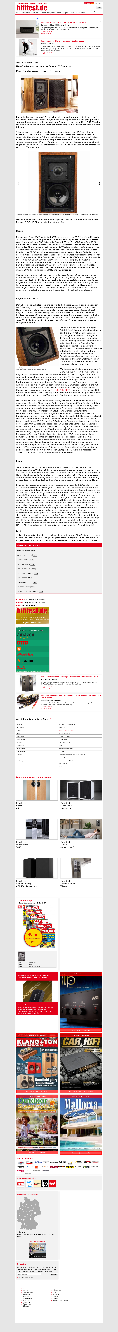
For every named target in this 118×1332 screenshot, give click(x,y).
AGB (54, 1293)
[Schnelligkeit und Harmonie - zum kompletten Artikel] (28, 702)
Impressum (56, 1289)
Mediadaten (57, 1291)
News (18, 13)
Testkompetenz (28, 1293)
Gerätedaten (27, 1296)
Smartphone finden (24, 582)
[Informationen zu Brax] (45, 1163)
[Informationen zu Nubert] (70, 1167)
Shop (72, 13)
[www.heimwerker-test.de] (37, 1189)
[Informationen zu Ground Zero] (95, 1163)
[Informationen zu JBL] (37, 1167)
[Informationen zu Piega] (78, 1167)
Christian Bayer (32, 962)
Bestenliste (35, 13)
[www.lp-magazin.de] (44, 1189)
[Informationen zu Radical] (86, 1167)
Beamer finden (23, 560)
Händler (58, 13)
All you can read (80, 13)
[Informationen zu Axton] (38, 1163)
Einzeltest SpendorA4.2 (21, 806)
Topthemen (27, 1304)
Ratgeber (66, 13)
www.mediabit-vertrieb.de (66, 730)
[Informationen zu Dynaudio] (54, 1163)
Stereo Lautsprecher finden (27, 591)
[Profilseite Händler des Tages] (37, 1258)
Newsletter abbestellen (26, 1278)
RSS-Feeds (26, 1302)
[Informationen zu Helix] (20, 1167)
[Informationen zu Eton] (78, 1163)
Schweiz (22, 1232)
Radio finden (22, 578)
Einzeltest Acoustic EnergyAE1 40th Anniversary (26, 884)
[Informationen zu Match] (45, 1167)
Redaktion (26, 1295)
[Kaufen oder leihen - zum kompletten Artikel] (28, 47)
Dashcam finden (23, 564)
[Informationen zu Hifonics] (29, 1167)
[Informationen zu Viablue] (28, 1172)
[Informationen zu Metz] (54, 1167)
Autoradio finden (23, 551)
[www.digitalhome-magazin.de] (20, 1189)
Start (33, 551)
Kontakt (55, 1298)
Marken (43, 13)
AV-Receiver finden (24, 555)
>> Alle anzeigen (46, 33)
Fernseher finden (23, 569)
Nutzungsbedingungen (60, 1300)
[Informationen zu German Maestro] (87, 1163)
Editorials (26, 1306)
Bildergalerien (27, 1298)
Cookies (55, 1296)
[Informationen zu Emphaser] (62, 1163)
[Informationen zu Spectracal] (95, 1167)
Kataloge (26, 1300)
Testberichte (26, 13)
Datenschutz (57, 1295)
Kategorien (51, 13)
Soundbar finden (23, 587)
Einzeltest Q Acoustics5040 (22, 845)
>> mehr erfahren (24, 949)
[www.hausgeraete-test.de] (29, 1189)
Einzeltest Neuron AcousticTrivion (68, 884)
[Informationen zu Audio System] (29, 1163)
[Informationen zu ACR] (20, 1163)
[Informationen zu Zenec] (45, 1172)
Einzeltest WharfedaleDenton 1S (66, 806)
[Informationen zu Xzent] (37, 1172)
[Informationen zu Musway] (61, 1167)
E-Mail (30, 964)
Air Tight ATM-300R (60, 390)
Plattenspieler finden (25, 573)
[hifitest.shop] (52, 1189)
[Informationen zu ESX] (70, 1163)
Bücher (25, 1291)
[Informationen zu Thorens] (20, 1172)
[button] (100, 183)
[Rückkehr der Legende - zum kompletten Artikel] (28, 683)
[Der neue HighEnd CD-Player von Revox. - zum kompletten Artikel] (28, 29)
